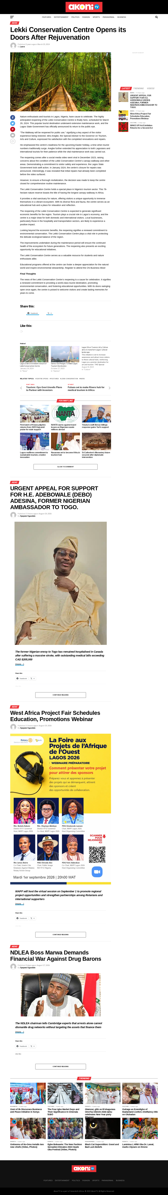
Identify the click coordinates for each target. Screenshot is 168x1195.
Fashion (86, 17)
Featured (55, 379)
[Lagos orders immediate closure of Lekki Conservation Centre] (34, 354)
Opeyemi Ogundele (27, 516)
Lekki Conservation (69, 379)
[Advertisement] (138, 69)
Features (46, 17)
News (82, 379)
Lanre (22, 47)
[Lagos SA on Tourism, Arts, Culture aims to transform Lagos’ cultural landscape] (97, 358)
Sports (96, 17)
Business (121, 17)
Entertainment (61, 17)
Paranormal (109, 17)
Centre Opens (42, 379)
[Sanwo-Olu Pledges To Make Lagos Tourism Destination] (65, 354)
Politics (75, 17)
